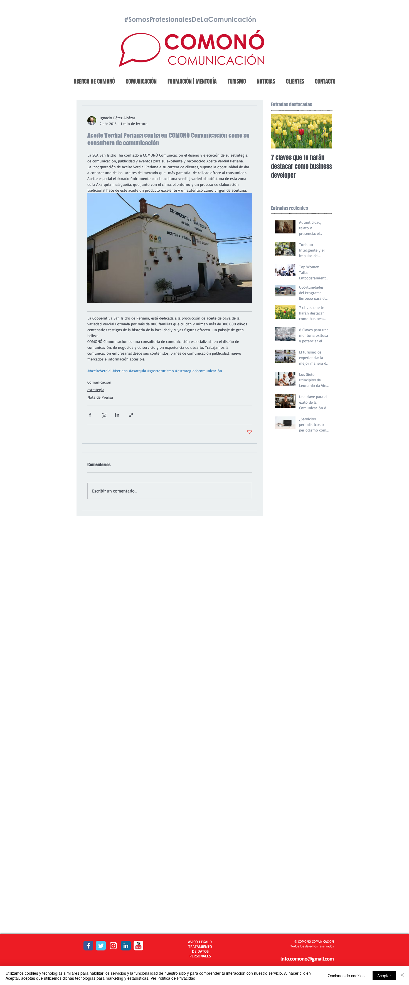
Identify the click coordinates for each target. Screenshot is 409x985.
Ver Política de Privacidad (173, 978)
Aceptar (384, 975)
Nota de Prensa (100, 397)
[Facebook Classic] (88, 945)
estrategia (95, 389)
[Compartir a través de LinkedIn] (117, 415)
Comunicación (99, 382)
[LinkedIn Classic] (126, 945)
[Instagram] (113, 945)
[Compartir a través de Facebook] (90, 415)
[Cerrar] (402, 976)
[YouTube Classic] (138, 945)
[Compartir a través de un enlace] (131, 415)
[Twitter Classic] (101, 945)
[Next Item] (323, 131)
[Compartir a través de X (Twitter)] (103, 415)
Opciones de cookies (346, 975)
